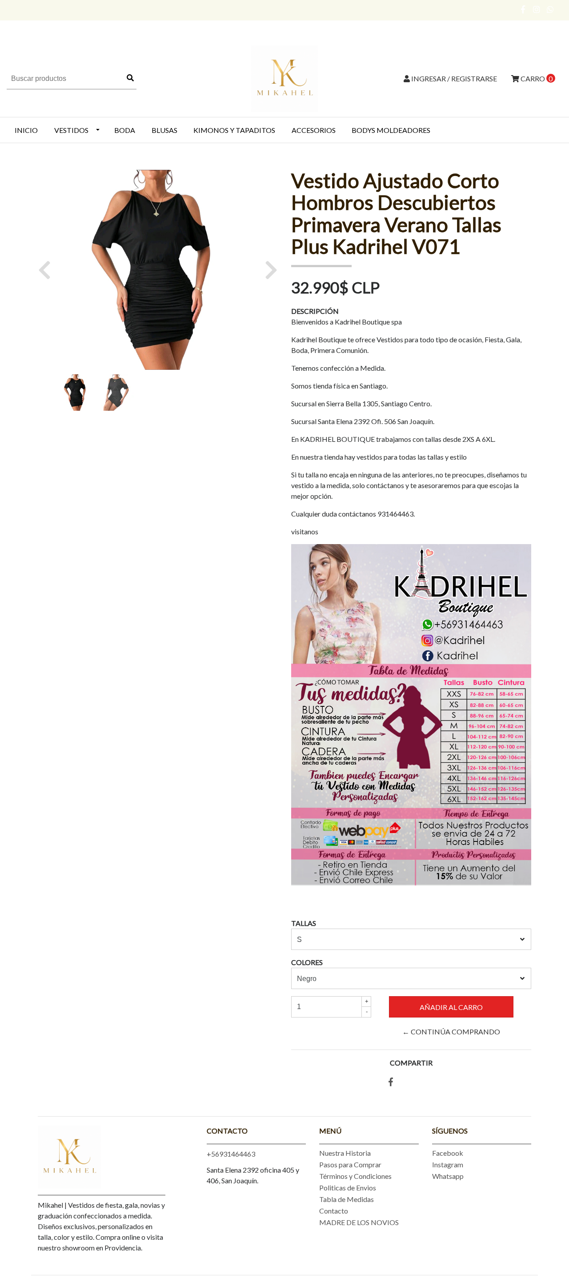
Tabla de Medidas (346, 1199)
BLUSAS (164, 130)
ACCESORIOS (314, 130)
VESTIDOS (71, 130)
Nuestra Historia (345, 1153)
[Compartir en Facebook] (391, 1082)
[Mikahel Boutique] (284, 77)
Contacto (333, 1210)
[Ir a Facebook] (523, 9)
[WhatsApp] (550, 9)
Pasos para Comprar (350, 1164)
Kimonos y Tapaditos (234, 130)
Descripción (315, 311)
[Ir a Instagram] (537, 9)
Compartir (411, 1062)
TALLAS (303, 923)
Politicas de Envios (347, 1187)
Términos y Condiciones (355, 1176)
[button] (48, 270)
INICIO (26, 130)
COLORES (307, 962)
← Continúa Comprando (451, 1031)
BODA (124, 130)
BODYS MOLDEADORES (391, 130)
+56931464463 (231, 1154)
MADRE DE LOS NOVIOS (359, 1222)
